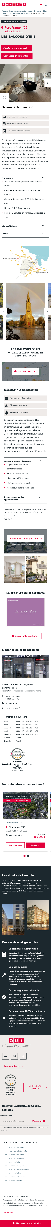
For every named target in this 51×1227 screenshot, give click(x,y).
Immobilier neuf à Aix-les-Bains (16, 1169)
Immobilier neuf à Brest (13, 1173)
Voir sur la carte (13, 31)
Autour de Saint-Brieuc (21, 13)
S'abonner (37, 1121)
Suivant (47, 83)
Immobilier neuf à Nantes (14, 1154)
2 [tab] (28, 856)
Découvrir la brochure (26, 636)
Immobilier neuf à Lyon (13, 1162)
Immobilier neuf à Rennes (14, 1147)
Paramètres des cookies (34, 1200)
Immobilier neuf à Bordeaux (15, 1177)
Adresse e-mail (6, 1115)
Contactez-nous (15, 845)
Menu (47, 6)
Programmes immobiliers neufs (20, 11)
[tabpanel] (25, 821)
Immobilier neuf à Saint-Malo (15, 1151)
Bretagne (37, 11)
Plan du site (7, 1196)
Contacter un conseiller (15, 55)
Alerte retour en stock (15, 47)
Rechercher (41, 4)
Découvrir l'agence (10, 708)
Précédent (3, 83)
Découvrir (35, 845)
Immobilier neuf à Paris (13, 1180)
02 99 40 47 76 (11, 703)
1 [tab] (24, 856)
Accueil (5, 11)
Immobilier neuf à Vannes (14, 1158)
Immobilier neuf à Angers (14, 1166)
